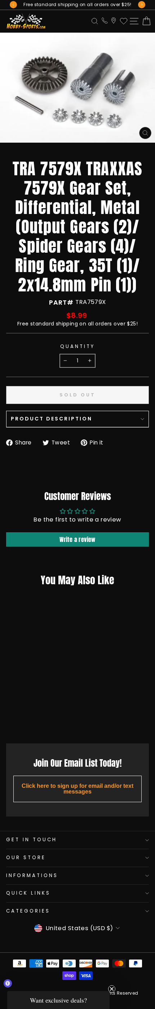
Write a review (77, 539)
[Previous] (13, 4)
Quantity (77, 346)
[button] (58, 1000)
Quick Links (28, 893)
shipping (67, 323)
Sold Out (32, 722)
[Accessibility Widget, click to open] (8, 983)
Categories (28, 911)
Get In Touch (31, 839)
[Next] (141, 4)
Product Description (51, 418)
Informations (32, 875)
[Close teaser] (111, 989)
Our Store (26, 857)
